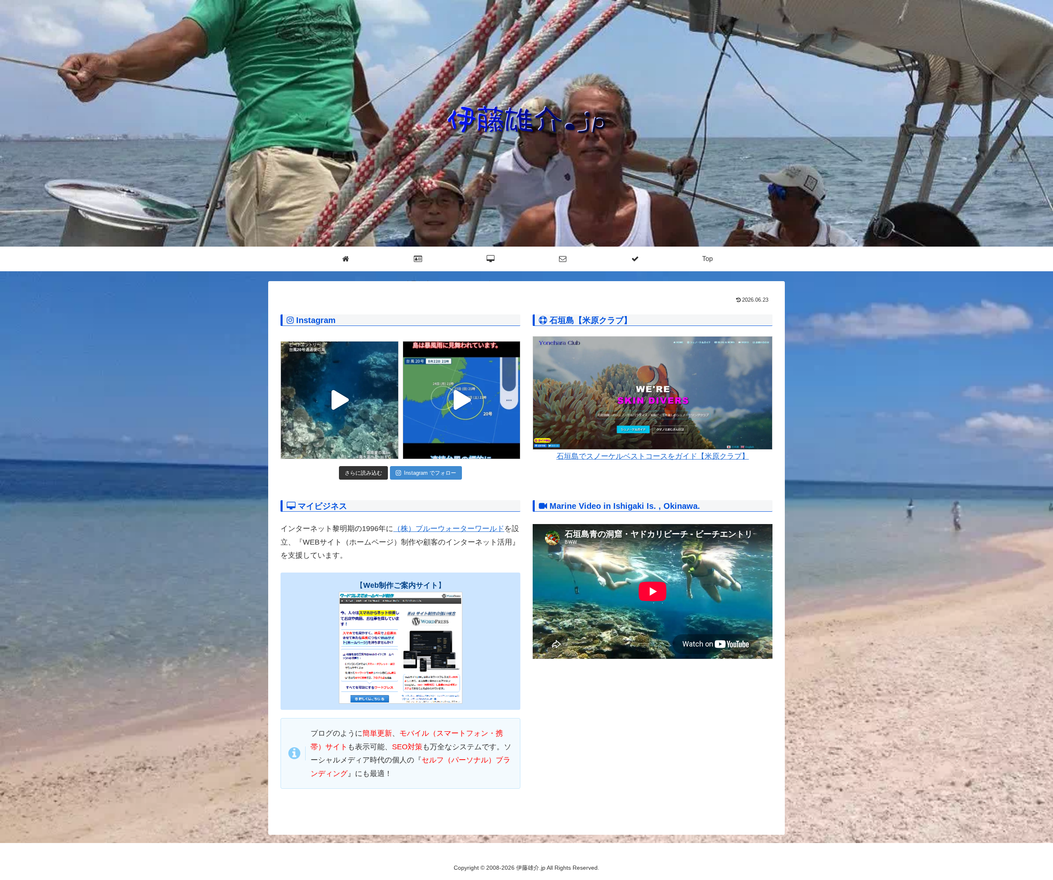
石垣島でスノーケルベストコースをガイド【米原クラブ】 (653, 456)
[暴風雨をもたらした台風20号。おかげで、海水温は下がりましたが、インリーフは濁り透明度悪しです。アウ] (340, 400)
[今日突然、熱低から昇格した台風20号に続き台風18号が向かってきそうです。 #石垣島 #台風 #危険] (462, 400)
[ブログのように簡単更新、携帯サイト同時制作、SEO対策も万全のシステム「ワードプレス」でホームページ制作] (400, 648)
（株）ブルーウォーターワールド (448, 528)
